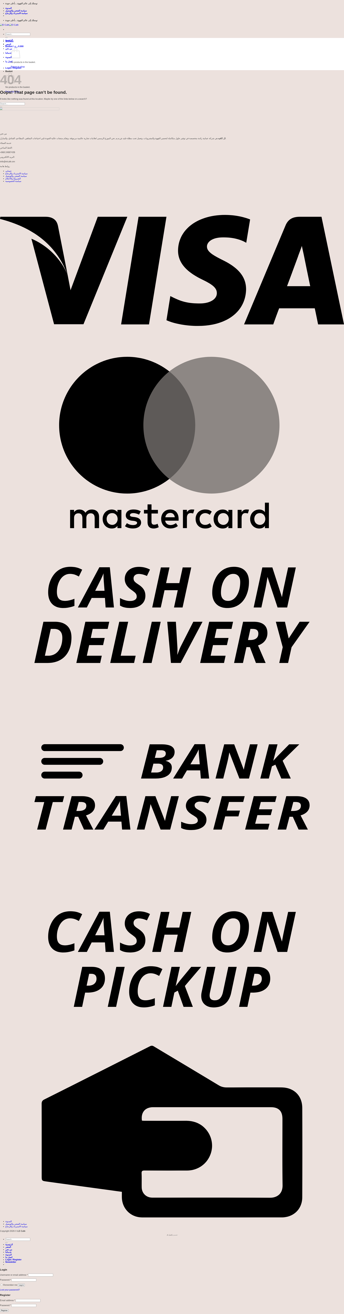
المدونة (8, 8)
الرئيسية (9, 40)
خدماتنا (8, 53)
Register (4, 1310)
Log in (21, 1285)
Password (5, 1280)
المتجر (8, 44)
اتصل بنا (8, 61)
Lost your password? (10, 1290)
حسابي (8, 171)
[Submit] (6, 37)
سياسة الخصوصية (13, 181)
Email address (7, 1300)
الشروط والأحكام (13, 178)
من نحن (8, 48)
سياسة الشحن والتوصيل (16, 11)
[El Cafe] (9, 25)
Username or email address (14, 1275)
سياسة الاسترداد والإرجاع (16, 13)
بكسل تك (170, 1235)
